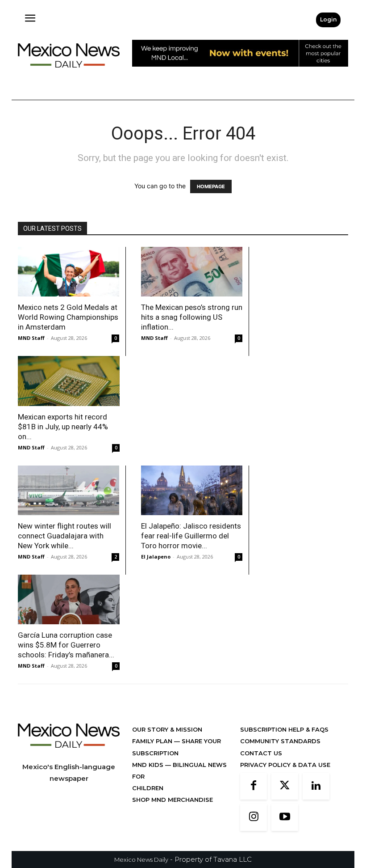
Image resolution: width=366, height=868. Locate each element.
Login (328, 19)
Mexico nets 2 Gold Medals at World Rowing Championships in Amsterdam (68, 317)
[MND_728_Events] (240, 73)
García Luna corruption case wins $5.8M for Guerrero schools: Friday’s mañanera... (66, 645)
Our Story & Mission (167, 729)
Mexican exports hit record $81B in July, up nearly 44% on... (63, 426)
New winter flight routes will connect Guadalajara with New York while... (64, 535)
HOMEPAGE (211, 186)
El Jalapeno (156, 556)
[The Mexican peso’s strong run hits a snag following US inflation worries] (191, 271)
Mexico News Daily (141, 859)
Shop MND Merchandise (172, 799)
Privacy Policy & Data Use (285, 764)
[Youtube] (284, 817)
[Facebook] (253, 786)
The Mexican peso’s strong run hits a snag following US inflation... (191, 317)
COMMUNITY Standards (280, 741)
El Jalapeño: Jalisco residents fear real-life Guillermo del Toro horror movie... (191, 535)
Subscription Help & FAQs (284, 729)
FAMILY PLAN (153, 741)
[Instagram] (253, 817)
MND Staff (31, 337)
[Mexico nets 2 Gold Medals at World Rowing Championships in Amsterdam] (68, 271)
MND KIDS (148, 764)
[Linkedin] (316, 786)
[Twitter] (284, 786)
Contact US (261, 753)
